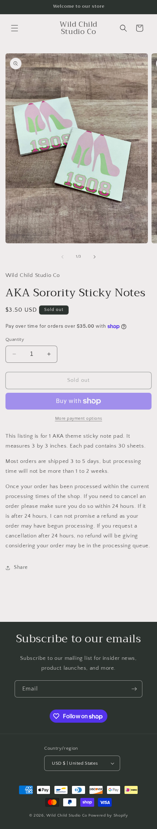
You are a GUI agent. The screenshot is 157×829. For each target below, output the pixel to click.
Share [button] (21, 567)
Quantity (14, 339)
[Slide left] (62, 257)
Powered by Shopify (108, 815)
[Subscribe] (134, 688)
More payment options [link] (78, 418)
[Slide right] (95, 257)
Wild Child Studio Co (66, 815)
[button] (15, 28)
